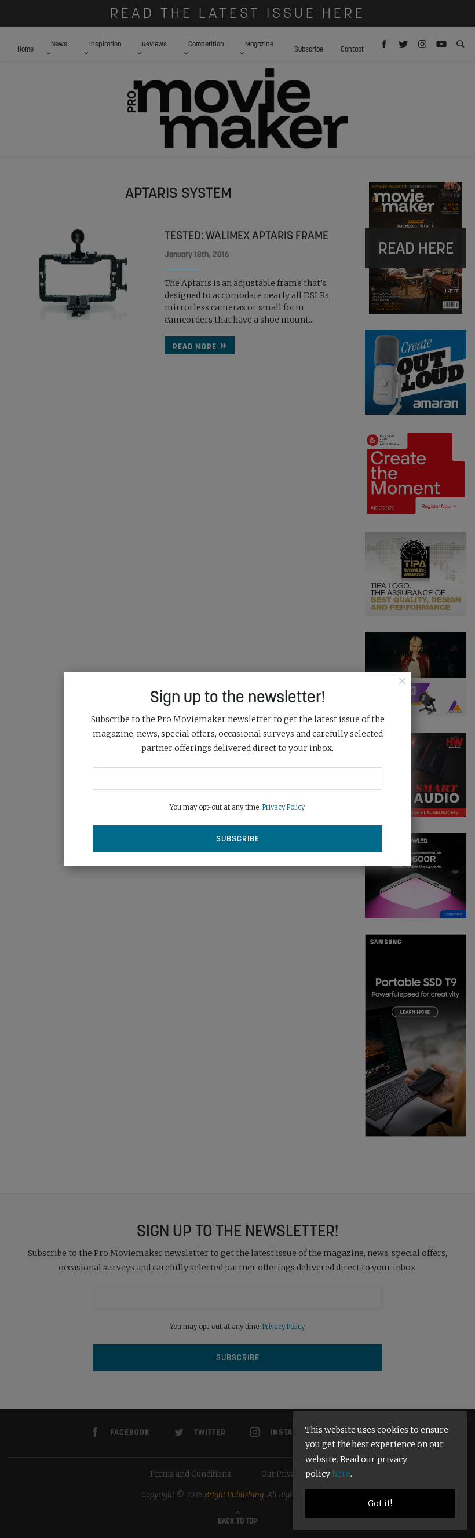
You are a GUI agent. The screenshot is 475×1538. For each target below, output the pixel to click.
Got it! (380, 1503)
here (341, 1474)
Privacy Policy (283, 807)
